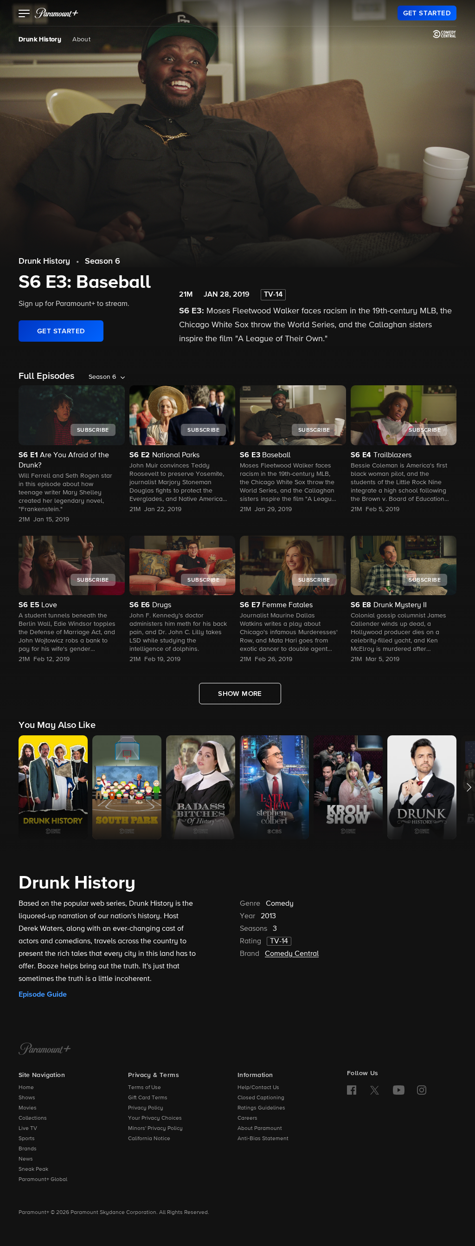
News (26, 1159)
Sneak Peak (33, 1169)
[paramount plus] (56, 13)
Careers (247, 1118)
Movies (28, 1108)
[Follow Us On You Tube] (398, 1090)
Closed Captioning (261, 1098)
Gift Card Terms (147, 1098)
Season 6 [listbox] (102, 377)
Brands (28, 1149)
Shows (27, 1098)
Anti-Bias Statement (263, 1139)
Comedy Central (292, 954)
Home (26, 1087)
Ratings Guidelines (261, 1108)
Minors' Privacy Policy (155, 1128)
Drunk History (40, 39)
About (81, 39)
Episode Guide (43, 994)
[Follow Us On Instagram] (421, 1090)
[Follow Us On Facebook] (351, 1090)
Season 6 (102, 261)
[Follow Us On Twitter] (374, 1089)
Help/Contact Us (258, 1087)
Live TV (28, 1128)
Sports (27, 1139)
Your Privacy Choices (155, 1118)
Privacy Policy (145, 1108)
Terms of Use (144, 1087)
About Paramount (260, 1128)
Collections (33, 1118)
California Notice (149, 1139)
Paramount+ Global (43, 1179)
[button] (24, 14)
